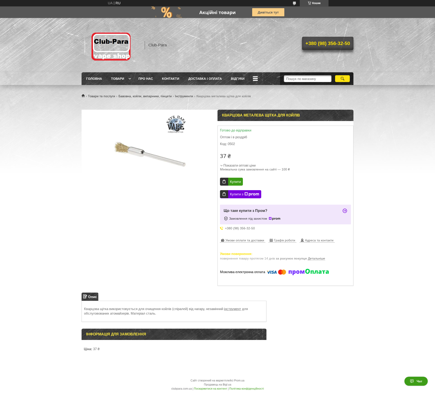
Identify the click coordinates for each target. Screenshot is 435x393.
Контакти (170, 78)
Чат (419, 381)
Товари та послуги (101, 96)
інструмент (232, 309)
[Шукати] (342, 78)
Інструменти (184, 96)
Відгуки (237, 78)
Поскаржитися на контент (210, 388)
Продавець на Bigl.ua (217, 384)
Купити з (236, 194)
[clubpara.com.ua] (111, 45)
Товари (117, 78)
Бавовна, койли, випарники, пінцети (145, 96)
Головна (94, 78)
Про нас (145, 78)
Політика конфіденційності (246, 388)
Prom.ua (239, 380)
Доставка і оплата (205, 78)
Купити (235, 182)
